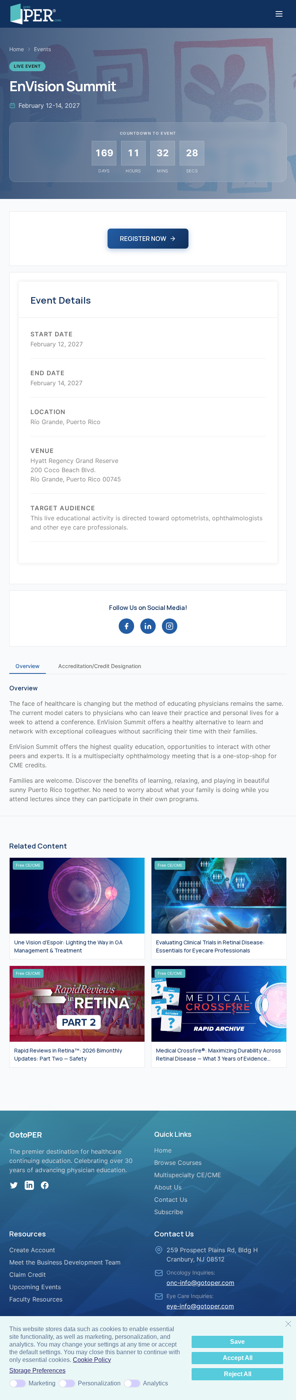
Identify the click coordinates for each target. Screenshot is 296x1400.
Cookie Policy (92, 1360)
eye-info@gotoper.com (200, 1306)
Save (237, 1341)
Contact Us (170, 1199)
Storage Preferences (37, 1370)
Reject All (237, 1374)
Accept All (237, 1358)
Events (42, 49)
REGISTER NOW (143, 238)
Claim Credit (27, 1274)
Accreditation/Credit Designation (99, 666)
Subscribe (168, 1212)
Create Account (32, 1250)
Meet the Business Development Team (65, 1262)
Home (16, 49)
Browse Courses (178, 1162)
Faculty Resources (35, 1299)
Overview (27, 666)
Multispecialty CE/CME (187, 1175)
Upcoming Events (35, 1287)
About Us (168, 1187)
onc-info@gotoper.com (200, 1282)
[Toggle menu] (279, 14)
